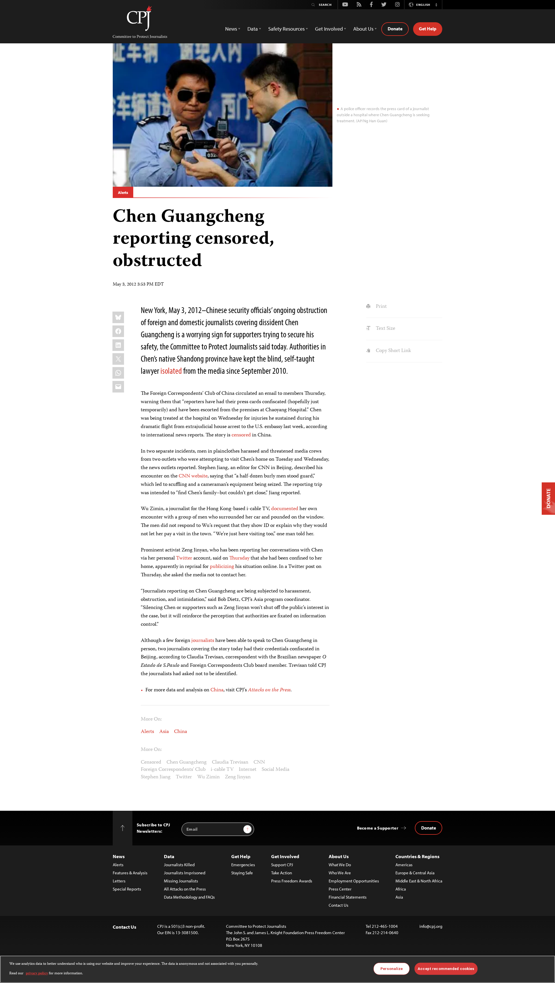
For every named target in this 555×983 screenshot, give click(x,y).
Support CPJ (282, 864)
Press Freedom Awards (291, 881)
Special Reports (127, 889)
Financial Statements (348, 897)
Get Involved (285, 856)
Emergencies (243, 864)
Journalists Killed (179, 864)
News (119, 856)
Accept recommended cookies (446, 969)
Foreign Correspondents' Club (173, 769)
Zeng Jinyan (238, 777)
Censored (151, 762)
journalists (202, 640)
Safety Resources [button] (286, 28)
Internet (247, 769)
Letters (119, 881)
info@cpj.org (430, 926)
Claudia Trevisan (230, 762)
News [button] (231, 28)
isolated (171, 370)
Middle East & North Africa (418, 881)
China (216, 690)
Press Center (340, 889)
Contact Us (338, 905)
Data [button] (252, 28)
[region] (277, 969)
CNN (259, 762)
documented (284, 509)
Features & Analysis (130, 872)
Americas (403, 864)
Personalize (391, 969)
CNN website (193, 476)
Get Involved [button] (329, 28)
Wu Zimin (208, 777)
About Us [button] (363, 28)
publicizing (222, 566)
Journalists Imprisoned (184, 872)
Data (169, 856)
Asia (164, 731)
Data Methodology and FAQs (189, 897)
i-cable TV (222, 769)
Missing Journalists (181, 881)
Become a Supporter (377, 828)
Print (380, 306)
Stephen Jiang (156, 777)
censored (241, 435)
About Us (339, 856)
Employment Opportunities (354, 881)
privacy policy (37, 973)
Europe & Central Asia (414, 872)
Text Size (385, 328)
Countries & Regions (417, 856)
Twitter (184, 558)
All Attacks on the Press (185, 889)
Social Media (275, 769)
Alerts (123, 192)
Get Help (427, 29)
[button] (436, 4)
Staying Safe (242, 872)
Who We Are (340, 872)
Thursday (239, 558)
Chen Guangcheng (186, 762)
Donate (395, 29)
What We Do (340, 864)
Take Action (281, 872)
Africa (400, 889)
